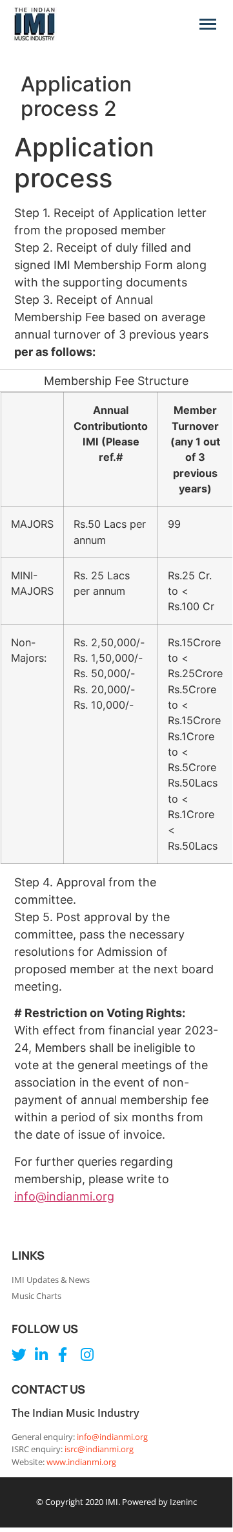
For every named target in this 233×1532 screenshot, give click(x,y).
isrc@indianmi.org (99, 1449)
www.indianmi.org (81, 1462)
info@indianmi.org (64, 1196)
